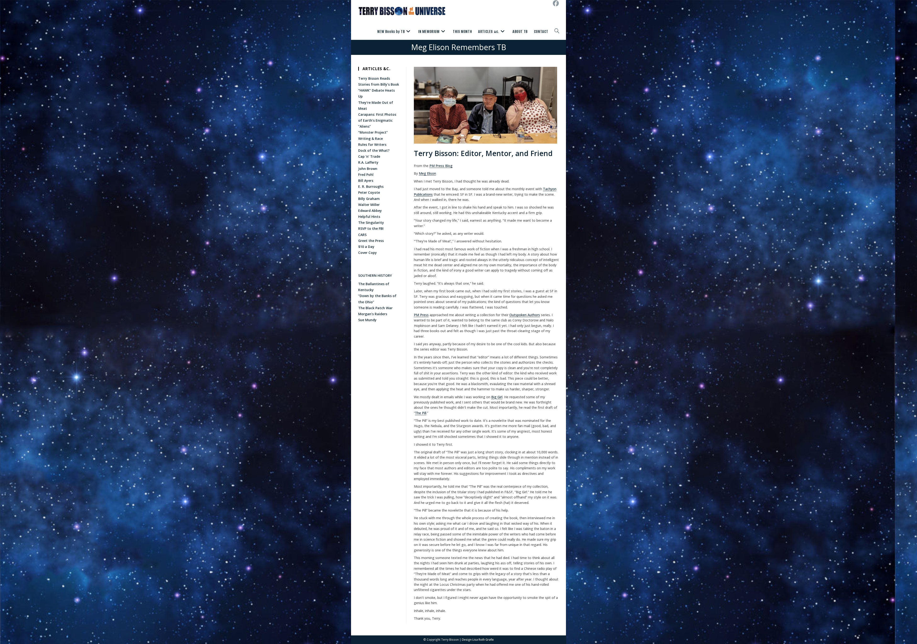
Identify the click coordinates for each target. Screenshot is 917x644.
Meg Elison (427, 173)
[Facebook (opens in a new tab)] (555, 3)
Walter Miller (369, 204)
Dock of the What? (373, 150)
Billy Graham (369, 198)
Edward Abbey (370, 210)
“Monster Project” (373, 132)
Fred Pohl (365, 174)
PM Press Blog (441, 165)
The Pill (420, 413)
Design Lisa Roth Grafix (478, 640)
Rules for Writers (372, 144)
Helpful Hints (369, 216)
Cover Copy (367, 252)
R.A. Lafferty (368, 162)
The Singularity (371, 222)
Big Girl (496, 397)
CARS (362, 234)
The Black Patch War (375, 308)
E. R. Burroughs (371, 186)
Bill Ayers (365, 180)
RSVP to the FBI (371, 228)
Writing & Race (371, 138)
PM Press (421, 315)
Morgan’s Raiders (372, 314)
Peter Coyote (369, 192)
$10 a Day (366, 246)
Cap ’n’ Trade (369, 156)
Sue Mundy (367, 320)
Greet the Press (371, 240)
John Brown (367, 168)
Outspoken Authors (524, 315)
